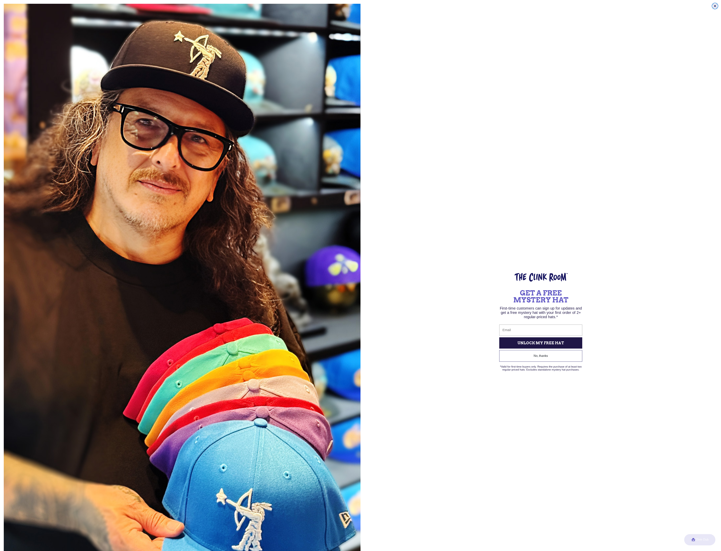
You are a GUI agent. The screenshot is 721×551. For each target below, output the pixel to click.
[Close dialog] (715, 6)
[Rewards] (699, 539)
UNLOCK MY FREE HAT (540, 343)
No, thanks (541, 355)
